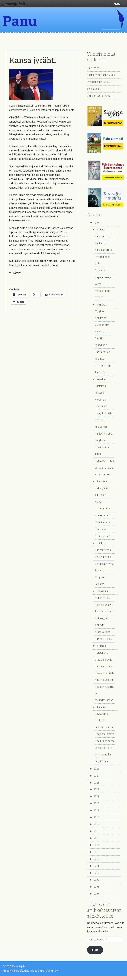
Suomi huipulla (102, 522)
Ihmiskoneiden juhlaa (98, 81)
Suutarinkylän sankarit (102, 328)
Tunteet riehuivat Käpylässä (104, 437)
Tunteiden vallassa (100, 389)
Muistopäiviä (101, 652)
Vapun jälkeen (102, 536)
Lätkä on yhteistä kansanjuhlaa (104, 471)
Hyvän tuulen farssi (102, 450)
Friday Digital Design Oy (44, 970)
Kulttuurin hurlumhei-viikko (101, 75)
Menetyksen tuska (105, 460)
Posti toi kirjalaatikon (101, 423)
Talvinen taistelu (103, 638)
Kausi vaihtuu (94, 68)
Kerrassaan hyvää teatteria (104, 567)
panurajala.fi (13, 3)
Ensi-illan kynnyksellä (101, 342)
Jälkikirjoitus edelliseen (101, 491)
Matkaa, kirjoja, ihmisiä (103, 294)
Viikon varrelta (102, 631)
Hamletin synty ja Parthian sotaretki (104, 608)
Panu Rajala (23, 29)
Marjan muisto (102, 597)
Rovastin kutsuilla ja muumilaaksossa (104, 693)
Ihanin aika (100, 529)
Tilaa (95, 950)
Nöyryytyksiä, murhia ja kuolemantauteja (104, 720)
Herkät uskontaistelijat (103, 505)
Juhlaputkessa (103, 550)
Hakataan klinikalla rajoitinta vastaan (105, 676)
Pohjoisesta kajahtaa (101, 581)
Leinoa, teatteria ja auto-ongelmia (104, 751)
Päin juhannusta (103, 413)
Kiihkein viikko (102, 515)
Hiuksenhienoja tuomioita (103, 369)
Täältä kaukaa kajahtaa (102, 355)
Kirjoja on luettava (104, 734)
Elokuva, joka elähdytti (102, 622)
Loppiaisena (101, 761)
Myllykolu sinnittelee (100, 315)
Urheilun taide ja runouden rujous (103, 663)
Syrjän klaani (94, 88)
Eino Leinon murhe (105, 741)
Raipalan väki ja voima (98, 95)
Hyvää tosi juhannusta (101, 403)
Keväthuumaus (103, 556)
